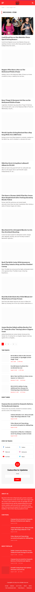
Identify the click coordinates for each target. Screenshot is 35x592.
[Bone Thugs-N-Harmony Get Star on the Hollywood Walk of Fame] (17, 89)
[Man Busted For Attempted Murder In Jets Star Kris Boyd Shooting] (17, 219)
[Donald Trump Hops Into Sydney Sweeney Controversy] (5, 570)
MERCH (12, 586)
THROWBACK (21, 588)
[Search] (32, 3)
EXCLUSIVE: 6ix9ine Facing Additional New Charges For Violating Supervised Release (20, 388)
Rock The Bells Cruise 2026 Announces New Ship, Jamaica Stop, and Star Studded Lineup (17, 264)
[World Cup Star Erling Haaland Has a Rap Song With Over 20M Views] (17, 121)
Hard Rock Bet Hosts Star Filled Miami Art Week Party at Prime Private (17, 298)
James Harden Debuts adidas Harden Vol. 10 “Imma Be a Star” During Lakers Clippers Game (17, 329)
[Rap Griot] (17, 2)
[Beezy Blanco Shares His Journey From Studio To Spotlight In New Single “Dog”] (5, 358)
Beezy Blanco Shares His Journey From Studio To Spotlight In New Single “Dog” (21, 357)
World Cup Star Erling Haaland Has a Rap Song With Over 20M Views (17, 133)
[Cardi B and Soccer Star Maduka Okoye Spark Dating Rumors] (17, 26)
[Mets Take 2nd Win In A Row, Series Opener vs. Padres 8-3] (5, 378)
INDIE (25, 586)
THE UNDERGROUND (10, 588)
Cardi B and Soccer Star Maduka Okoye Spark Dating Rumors (16, 38)
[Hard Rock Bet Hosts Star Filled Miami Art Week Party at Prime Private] (17, 285)
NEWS (30, 586)
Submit (17, 479)
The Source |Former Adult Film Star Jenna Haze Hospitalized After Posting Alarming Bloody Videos (17, 197)
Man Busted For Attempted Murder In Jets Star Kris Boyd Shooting (17, 231)
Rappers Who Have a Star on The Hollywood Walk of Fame (13, 71)
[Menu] (3, 3)
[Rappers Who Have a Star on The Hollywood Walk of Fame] (17, 58)
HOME (6, 586)
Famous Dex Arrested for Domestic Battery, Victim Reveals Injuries (17, 405)
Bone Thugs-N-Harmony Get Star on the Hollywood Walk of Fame (16, 101)
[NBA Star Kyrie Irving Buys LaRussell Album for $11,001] (17, 152)
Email (17, 473)
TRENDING (29, 588)
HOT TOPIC (19, 586)
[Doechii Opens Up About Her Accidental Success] (5, 368)
